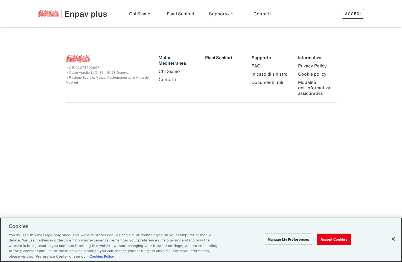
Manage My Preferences (288, 239)
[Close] (393, 239)
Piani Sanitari (180, 13)
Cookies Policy (101, 256)
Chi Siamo (139, 13)
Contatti (262, 13)
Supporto (219, 13)
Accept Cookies (334, 239)
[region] (201, 239)
